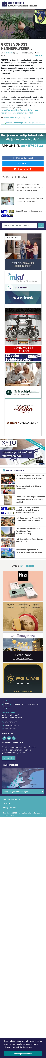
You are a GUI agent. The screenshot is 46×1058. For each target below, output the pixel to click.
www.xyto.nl (10, 729)
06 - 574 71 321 (33, 146)
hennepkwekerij (25, 117)
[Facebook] (4, 738)
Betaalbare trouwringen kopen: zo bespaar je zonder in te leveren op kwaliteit (30, 499)
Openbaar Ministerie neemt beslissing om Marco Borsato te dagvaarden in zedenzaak (29, 187)
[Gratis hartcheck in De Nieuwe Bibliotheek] (8, 489)
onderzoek (14, 117)
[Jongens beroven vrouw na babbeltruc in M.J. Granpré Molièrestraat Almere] (8, 511)
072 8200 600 (11, 722)
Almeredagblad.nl (16, 3)
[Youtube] (9, 738)
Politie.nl (38, 55)
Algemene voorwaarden (11, 799)
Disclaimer (6, 803)
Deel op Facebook (24, 158)
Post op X (24, 163)
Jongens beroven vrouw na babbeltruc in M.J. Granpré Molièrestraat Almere (27, 510)
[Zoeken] (41, 225)
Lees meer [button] (28, 1047)
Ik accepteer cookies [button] (23, 1054)
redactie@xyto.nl (12, 725)
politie (6, 117)
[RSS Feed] (14, 738)
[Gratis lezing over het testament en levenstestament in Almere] (8, 479)
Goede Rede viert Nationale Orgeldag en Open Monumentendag (28, 531)
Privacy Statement (9, 808)
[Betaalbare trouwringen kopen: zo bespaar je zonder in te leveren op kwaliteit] (8, 500)
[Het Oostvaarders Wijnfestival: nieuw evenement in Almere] (8, 521)
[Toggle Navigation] (41, 4)
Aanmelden (9, 758)
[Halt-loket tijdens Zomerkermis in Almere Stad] (8, 542)
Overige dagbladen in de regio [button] (15, 792)
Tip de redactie (25, 169)
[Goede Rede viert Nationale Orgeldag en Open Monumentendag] (8, 532)
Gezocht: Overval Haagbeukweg (29, 211)
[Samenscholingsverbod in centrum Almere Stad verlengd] (8, 553)
